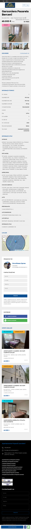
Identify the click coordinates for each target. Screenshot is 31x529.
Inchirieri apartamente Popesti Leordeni (12, 467)
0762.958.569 (3, 1)
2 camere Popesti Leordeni (9, 463)
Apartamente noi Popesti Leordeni (11, 459)
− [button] (3, 239)
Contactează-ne (24, 53)
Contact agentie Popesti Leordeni (10, 472)
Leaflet (16, 250)
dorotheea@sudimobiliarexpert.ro (19, 267)
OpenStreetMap (21, 250)
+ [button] (3, 237)
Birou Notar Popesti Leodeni (9, 470)
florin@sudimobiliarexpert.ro (6, 1)
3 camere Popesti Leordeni (9, 465)
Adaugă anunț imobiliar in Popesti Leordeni (13, 474)
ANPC (3, 477)
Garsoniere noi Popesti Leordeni (10, 461)
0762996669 (14, 265)
